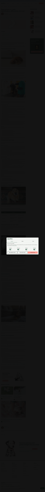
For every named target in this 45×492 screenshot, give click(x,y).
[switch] (18, 249)
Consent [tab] (12, 241)
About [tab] (33, 241)
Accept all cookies (32, 252)
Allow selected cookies (22, 252)
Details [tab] (22, 241)
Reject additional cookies (12, 252)
